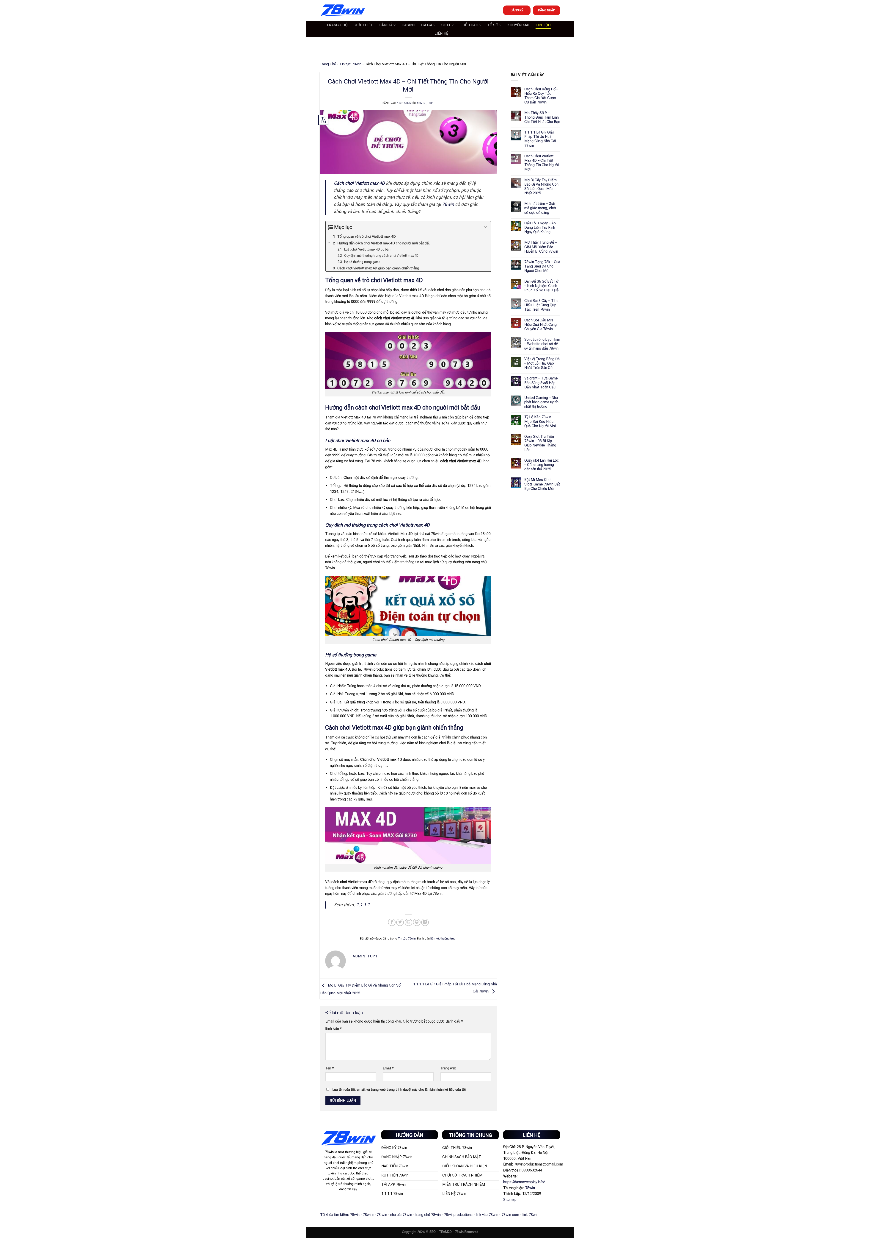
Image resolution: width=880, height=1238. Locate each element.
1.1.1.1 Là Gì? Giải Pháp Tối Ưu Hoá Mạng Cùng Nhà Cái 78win (540, 139)
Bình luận (333, 1029)
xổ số (492, 25)
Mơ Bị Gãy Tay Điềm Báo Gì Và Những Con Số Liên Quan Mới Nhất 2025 (541, 186)
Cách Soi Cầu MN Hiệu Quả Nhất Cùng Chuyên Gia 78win (540, 324)
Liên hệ (441, 33)
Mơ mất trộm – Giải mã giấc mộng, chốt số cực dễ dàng (540, 208)
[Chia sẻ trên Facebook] (392, 922)
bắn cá (386, 25)
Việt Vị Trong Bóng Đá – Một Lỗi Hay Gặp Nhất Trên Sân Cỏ (542, 363)
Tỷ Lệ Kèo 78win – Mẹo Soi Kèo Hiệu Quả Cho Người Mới (540, 421)
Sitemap (510, 1199)
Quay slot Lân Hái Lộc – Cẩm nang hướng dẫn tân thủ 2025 (541, 464)
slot (446, 25)
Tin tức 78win (350, 64)
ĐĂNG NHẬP (546, 10)
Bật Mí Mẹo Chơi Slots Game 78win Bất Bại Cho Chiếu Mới (542, 484)
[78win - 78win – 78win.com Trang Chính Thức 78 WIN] (343, 10)
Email (388, 1068)
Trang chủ (337, 25)
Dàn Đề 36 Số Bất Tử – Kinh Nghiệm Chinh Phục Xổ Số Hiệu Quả (541, 285)
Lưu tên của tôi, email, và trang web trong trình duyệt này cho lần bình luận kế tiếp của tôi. (399, 1090)
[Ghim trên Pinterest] (417, 922)
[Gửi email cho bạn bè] (408, 922)
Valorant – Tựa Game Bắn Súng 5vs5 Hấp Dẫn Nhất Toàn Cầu (541, 382)
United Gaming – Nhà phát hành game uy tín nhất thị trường (541, 402)
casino (408, 25)
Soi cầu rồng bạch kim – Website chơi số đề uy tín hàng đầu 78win (542, 343)
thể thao (469, 25)
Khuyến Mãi (518, 25)
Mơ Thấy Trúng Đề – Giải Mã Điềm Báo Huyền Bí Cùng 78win (541, 246)
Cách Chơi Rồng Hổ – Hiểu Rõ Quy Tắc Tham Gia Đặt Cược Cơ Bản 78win (541, 96)
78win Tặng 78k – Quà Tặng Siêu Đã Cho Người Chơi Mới (542, 266)
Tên (329, 1068)
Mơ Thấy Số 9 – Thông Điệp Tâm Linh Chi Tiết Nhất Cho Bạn (542, 117)
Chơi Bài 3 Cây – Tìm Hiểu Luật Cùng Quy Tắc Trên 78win (541, 305)
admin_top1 (425, 103)
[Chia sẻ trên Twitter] (400, 922)
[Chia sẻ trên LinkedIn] (425, 922)
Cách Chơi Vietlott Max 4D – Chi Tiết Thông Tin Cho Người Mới (541, 163)
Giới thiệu (363, 25)
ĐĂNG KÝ (517, 10)
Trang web (448, 1068)
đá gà (426, 25)
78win (448, 204)
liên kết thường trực (443, 938)
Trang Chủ (328, 64)
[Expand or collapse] (486, 227)
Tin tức (543, 25)
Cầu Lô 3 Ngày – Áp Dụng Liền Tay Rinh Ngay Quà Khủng (540, 227)
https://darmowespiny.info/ (524, 1182)
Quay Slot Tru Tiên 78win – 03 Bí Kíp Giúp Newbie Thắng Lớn (540, 443)
